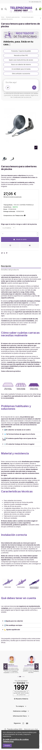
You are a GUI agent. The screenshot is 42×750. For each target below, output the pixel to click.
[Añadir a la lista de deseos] (10, 245)
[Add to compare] (29, 245)
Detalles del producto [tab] (10, 270)
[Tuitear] (4, 253)
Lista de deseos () (35, 1)
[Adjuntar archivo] (8, 87)
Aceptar (7, 745)
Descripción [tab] (6, 266)
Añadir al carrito (21, 239)
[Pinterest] (6, 253)
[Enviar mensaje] (34, 87)
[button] (18, 676)
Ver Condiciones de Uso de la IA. (21, 97)
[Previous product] (40, 18)
